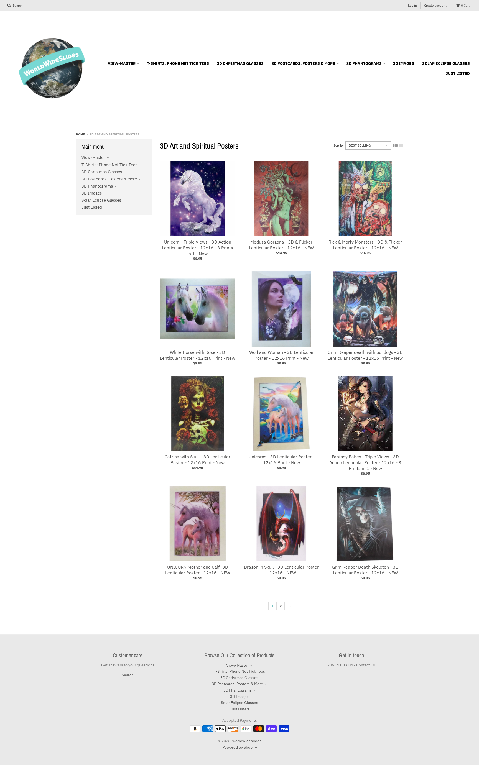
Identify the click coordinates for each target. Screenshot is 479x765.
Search (128, 674)
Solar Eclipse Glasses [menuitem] (446, 63)
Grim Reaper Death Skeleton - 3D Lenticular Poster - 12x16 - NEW (365, 569)
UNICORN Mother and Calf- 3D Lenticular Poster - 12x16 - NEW (197, 569)
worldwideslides (246, 740)
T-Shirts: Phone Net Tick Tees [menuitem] (178, 63)
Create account (435, 5)
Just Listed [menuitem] (458, 73)
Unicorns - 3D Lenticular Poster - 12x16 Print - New (281, 459)
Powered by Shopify (239, 747)
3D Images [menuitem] (403, 63)
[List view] (401, 145)
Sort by (338, 145)
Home (80, 134)
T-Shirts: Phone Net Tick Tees (109, 164)
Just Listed (91, 207)
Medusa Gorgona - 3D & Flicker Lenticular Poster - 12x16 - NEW (281, 244)
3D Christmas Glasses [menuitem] (240, 63)
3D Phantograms (97, 186)
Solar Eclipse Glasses (101, 200)
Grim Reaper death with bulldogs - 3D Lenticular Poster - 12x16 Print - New (365, 355)
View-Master (93, 157)
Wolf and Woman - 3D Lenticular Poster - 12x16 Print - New (281, 355)
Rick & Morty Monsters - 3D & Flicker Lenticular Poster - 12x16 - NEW (365, 244)
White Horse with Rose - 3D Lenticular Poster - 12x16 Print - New (197, 355)
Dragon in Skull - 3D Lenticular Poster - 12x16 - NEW (281, 569)
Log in (412, 5)
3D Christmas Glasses (101, 171)
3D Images (91, 193)
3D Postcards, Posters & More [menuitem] (303, 63)
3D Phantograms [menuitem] (364, 63)
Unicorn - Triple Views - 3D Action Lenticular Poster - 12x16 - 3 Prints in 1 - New (197, 247)
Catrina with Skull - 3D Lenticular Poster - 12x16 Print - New (197, 459)
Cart (465, 5)
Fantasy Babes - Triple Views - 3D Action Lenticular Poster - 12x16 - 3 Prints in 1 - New (365, 462)
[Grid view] (395, 145)
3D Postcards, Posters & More (109, 178)
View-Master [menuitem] (122, 63)
